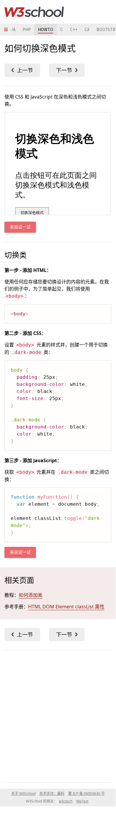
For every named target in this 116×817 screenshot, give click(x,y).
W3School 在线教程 (34, 12)
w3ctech (65, 801)
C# (87, 29)
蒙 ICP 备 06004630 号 (86, 793)
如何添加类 (30, 595)
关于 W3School (23, 793)
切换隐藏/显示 (22, 70)
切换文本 (67, 70)
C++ (73, 29)
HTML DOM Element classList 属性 (66, 606)
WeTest (82, 801)
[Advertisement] (58, 715)
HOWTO (45, 29)
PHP (27, 29)
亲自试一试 (20, 227)
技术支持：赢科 (51, 793)
